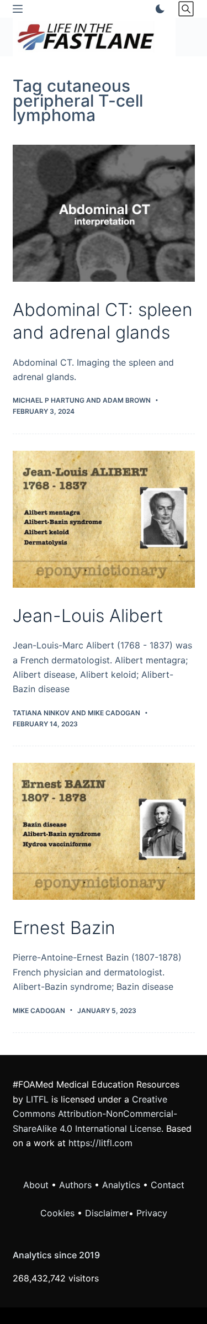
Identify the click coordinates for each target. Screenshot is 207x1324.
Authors (75, 1184)
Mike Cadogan (114, 713)
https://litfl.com (100, 1142)
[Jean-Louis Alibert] (104, 519)
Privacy (151, 1212)
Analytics (121, 1184)
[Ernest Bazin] (104, 831)
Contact (167, 1184)
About (36, 1184)
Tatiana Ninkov (41, 713)
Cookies (58, 1212)
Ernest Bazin (64, 927)
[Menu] (18, 9)
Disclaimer (107, 1212)
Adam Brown (127, 400)
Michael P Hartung (48, 400)
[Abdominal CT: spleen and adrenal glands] (104, 213)
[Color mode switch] (158, 9)
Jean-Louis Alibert (88, 615)
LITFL (37, 1099)
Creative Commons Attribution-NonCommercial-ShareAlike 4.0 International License (95, 1114)
